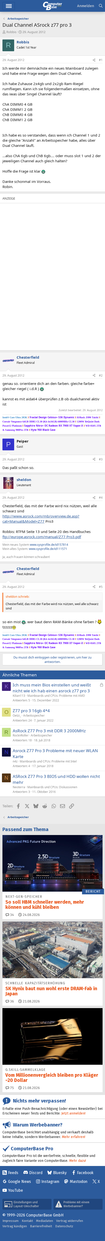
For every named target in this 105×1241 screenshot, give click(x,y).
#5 (101, 587)
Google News (19, 1181)
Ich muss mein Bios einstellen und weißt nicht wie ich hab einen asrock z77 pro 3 (52, 688)
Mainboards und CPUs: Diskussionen (52, 787)
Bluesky (60, 1172)
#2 (101, 375)
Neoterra (19, 787)
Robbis (11, 32)
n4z (15, 761)
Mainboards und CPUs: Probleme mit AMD (56, 696)
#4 (101, 497)
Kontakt (27, 1221)
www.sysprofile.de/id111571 (48, 549)
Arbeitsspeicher (34, 715)
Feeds (13, 1172)
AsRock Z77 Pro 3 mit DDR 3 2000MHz (49, 731)
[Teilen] (94, 60)
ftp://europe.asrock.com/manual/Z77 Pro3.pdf (41, 536)
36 (11, 1001)
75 (11, 1088)
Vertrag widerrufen (69, 1221)
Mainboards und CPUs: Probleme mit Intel (48, 761)
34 (11, 915)
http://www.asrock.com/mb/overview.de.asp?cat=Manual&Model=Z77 (40, 519)
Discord (35, 1172)
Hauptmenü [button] (8, 6)
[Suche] (100, 6)
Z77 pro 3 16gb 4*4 (31, 710)
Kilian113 (19, 696)
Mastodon (78, 1181)
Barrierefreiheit (41, 1226)
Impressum (10, 1221)
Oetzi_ (17, 715)
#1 (101, 60)
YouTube (15, 1190)
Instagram (50, 1181)
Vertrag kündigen (14, 1226)
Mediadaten (44, 1221)
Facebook (85, 1172)
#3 (101, 459)
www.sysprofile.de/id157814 (49, 545)
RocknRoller (21, 735)
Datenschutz (64, 1226)
